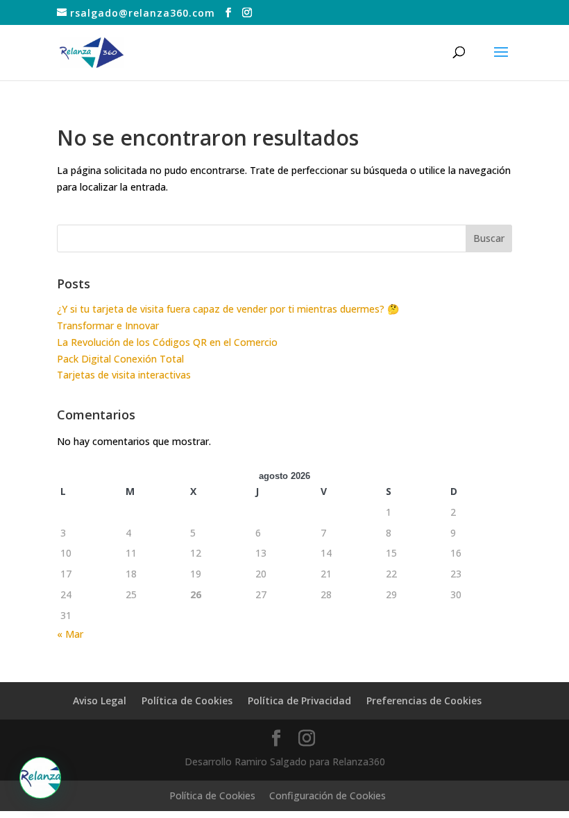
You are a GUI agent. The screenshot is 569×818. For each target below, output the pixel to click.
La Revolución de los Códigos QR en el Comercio (167, 342)
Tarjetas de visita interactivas (124, 374)
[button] (40, 778)
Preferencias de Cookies (424, 700)
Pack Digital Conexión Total (120, 358)
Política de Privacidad (299, 700)
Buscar (488, 238)
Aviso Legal (99, 700)
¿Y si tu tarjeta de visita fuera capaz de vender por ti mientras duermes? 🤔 (228, 308)
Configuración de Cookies (327, 795)
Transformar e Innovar (108, 325)
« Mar (70, 634)
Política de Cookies (187, 700)
